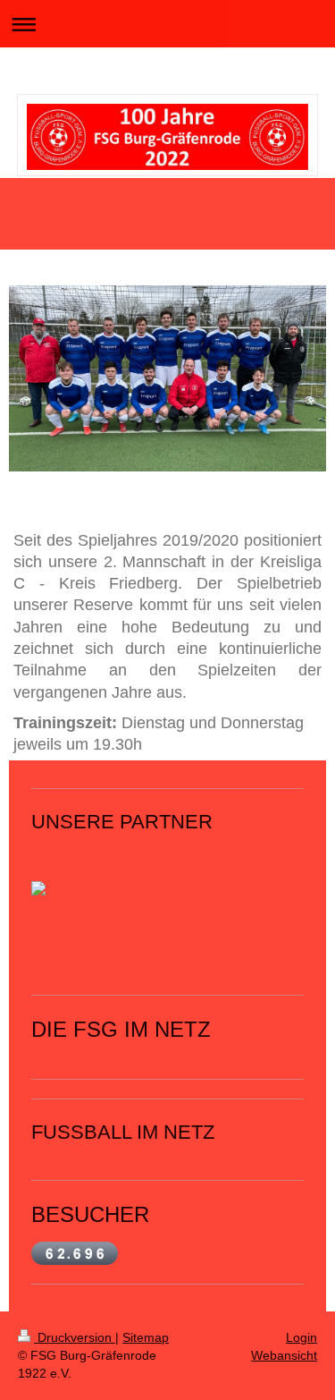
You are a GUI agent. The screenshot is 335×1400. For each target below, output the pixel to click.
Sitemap (145, 1337)
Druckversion (74, 1337)
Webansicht (284, 1355)
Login (301, 1337)
